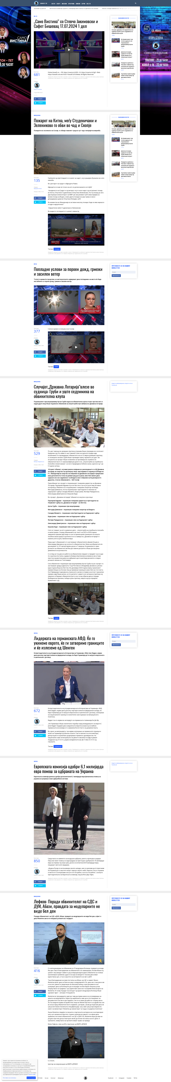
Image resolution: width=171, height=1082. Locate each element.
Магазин (64, 4)
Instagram (121, 1078)
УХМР (56, 367)
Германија (58, 746)
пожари (57, 249)
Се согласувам (31, 1078)
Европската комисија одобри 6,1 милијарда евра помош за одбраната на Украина (68, 768)
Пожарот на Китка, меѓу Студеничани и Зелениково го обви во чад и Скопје (65, 122)
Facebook (110, 1078)
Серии (83, 4)
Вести (53, 4)
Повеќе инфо (32, 1074)
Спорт (58, 4)
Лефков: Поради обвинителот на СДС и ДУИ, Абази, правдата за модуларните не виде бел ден (84, 8)
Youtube (129, 1078)
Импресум (61, 1078)
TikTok (135, 1078)
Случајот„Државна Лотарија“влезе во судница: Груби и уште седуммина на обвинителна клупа (64, 391)
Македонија (37, 115)
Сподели (40, 98)
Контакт (53, 1078)
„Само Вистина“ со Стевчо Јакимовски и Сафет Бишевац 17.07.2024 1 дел (66, 23)
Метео (35, 264)
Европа (36, 633)
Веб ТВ (89, 4)
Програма (71, 4)
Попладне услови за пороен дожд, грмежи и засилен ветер (68, 271)
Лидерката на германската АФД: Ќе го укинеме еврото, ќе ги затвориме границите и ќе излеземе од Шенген (69, 643)
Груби (56, 618)
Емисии (78, 4)
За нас (46, 1078)
